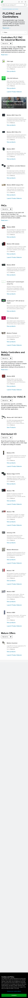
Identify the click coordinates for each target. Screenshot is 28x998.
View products (11, 71)
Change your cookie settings (14, 991)
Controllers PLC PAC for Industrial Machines (13, 38)
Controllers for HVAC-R (13, 397)
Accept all (14, 995)
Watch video (10, 107)
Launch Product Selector (14, 91)
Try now (4, 107)
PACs (3, 205)
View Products (11, 427)
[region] (14, 103)
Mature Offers (8, 633)
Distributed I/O (9, 434)
